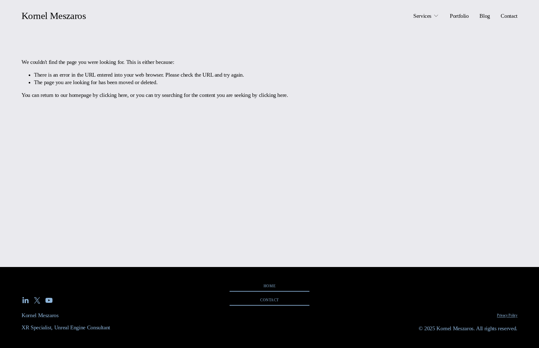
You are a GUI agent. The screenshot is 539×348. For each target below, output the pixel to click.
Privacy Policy (507, 315)
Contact (509, 16)
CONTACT (269, 300)
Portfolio (459, 16)
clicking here (113, 95)
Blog (484, 16)
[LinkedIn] (25, 300)
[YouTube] (49, 300)
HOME (269, 286)
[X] (37, 300)
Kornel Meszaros (54, 16)
